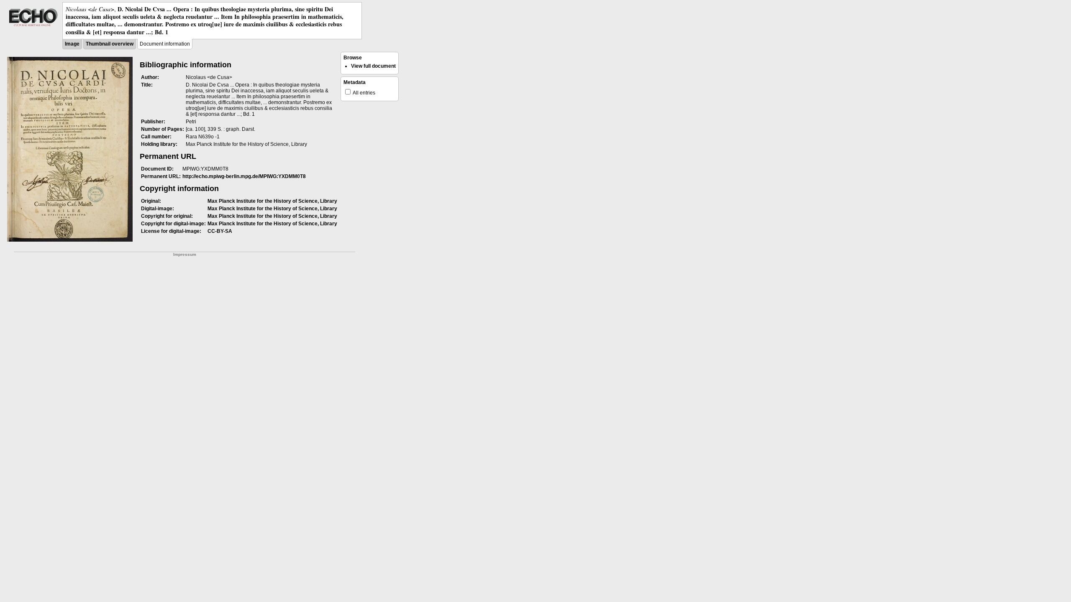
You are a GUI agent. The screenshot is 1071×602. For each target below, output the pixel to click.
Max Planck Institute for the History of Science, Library (272, 201)
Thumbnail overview (109, 44)
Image (72, 44)
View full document (373, 66)
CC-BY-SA (220, 231)
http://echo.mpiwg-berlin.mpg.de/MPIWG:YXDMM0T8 (244, 176)
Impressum (184, 254)
